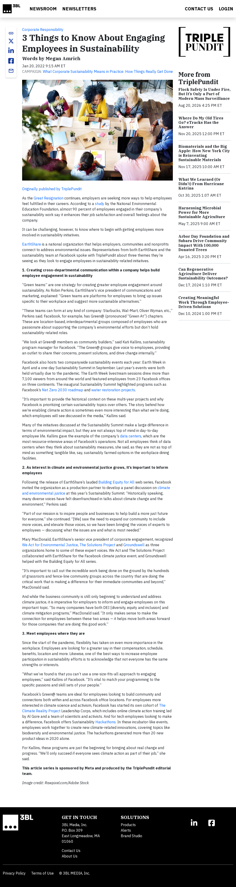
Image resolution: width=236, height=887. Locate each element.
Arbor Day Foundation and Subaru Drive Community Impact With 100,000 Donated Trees (203, 243)
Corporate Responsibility (42, 29)
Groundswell (134, 545)
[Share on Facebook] (11, 61)
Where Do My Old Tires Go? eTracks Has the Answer (200, 122)
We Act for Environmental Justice (50, 545)
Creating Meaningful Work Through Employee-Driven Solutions (203, 302)
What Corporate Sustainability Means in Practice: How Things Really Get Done (108, 71)
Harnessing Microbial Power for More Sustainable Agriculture (201, 212)
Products (128, 824)
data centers (130, 436)
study (99, 203)
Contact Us (71, 850)
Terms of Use (42, 873)
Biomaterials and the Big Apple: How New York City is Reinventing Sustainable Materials (204, 153)
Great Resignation (48, 198)
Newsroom (43, 9)
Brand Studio (131, 836)
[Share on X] (11, 41)
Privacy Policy (14, 873)
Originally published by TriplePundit (52, 189)
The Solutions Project (97, 545)
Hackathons (105, 722)
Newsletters (79, 9)
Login (226, 9)
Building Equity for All (116, 482)
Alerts (126, 830)
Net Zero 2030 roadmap (62, 390)
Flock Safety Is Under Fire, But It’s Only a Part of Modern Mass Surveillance (204, 94)
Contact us (199, 9)
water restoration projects (113, 390)
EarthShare (31, 244)
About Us (69, 856)
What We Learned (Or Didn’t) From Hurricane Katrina (201, 183)
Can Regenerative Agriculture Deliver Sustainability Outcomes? (203, 273)
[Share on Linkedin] (11, 50)
